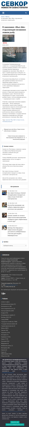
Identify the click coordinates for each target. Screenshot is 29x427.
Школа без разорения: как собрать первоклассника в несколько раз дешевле (16, 207)
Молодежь (4, 348)
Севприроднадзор (7, 121)
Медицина (4, 343)
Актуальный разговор (7, 304)
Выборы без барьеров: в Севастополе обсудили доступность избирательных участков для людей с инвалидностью (17, 231)
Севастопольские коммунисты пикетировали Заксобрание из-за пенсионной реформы (15, 137)
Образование (5, 354)
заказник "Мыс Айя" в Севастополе (14, 120)
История (3, 334)
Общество (4, 356)
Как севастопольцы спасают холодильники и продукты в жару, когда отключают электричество (13, 172)
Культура (3, 341)
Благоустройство (6, 310)
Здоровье (4, 332)
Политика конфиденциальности (14, 424)
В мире (3, 313)
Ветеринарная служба (7, 315)
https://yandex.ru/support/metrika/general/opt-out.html (13, 411)
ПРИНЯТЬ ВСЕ (15, 422)
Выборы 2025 (5, 317)
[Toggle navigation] (3, 13)
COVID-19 (3, 302)
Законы (3, 330)
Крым (2, 339)
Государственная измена (8, 324)
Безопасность (5, 306)
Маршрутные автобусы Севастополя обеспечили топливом (14, 130)
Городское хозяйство (7, 321)
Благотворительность (7, 308)
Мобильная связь (6, 345)
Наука (3, 352)
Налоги (3, 350)
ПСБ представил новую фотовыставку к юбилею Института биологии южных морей (13, 166)
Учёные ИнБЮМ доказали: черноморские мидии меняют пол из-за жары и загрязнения (14, 159)
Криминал (4, 337)
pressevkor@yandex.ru (12, 285)
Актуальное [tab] (15, 186)
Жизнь (5, 43)
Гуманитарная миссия (7, 326)
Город (3, 319)
